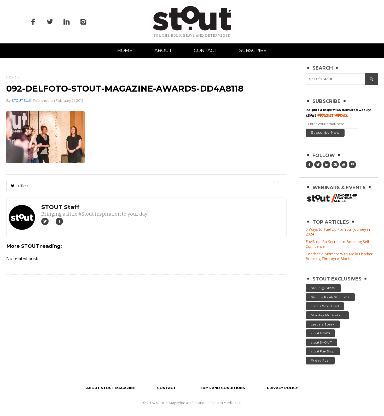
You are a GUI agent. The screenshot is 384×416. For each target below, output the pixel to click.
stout (320, 333)
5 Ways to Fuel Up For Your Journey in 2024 (338, 232)
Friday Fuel (320, 360)
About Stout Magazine (110, 388)
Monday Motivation (327, 315)
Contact (205, 50)
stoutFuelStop (323, 351)
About (163, 50)
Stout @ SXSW (323, 288)
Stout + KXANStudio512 (330, 297)
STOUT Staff (21, 101)
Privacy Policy (282, 388)
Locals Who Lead (325, 306)
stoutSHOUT (321, 342)
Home (124, 50)
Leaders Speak (323, 324)
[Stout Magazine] (192, 18)
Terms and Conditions (221, 388)
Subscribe (253, 50)
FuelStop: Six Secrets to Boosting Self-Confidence (338, 244)
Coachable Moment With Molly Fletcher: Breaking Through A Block (339, 256)
